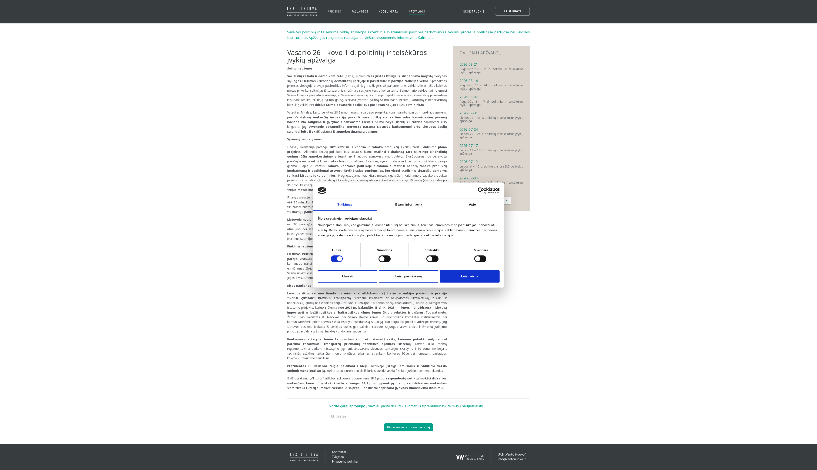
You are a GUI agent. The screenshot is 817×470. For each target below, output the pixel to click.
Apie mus (334, 11)
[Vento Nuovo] (470, 455)
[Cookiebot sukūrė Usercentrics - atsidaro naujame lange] (481, 190)
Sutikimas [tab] (344, 204)
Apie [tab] (472, 204)
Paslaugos (360, 11)
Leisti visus (469, 276)
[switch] (385, 258)
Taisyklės (338, 457)
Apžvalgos (417, 11)
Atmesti (347, 276)
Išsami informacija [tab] (408, 204)
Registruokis (473, 11)
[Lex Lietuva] (300, 11)
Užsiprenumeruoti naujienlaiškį (408, 427)
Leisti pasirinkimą (408, 276)
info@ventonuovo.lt (512, 459)
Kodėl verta (388, 11)
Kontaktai (339, 452)
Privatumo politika (345, 461)
